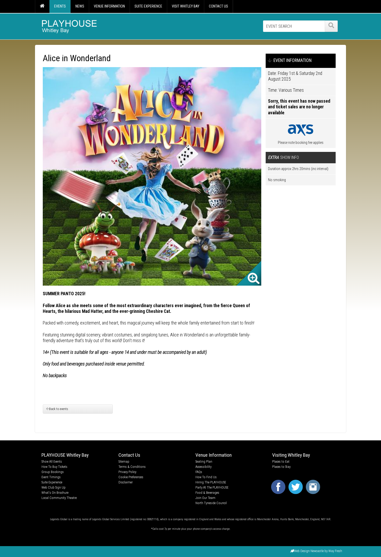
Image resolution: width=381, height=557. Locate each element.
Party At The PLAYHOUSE (211, 487)
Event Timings (51, 477)
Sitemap (123, 461)
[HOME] (42, 6)
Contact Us (129, 455)
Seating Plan (203, 461)
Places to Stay (281, 467)
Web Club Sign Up (53, 487)
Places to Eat (281, 461)
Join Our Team (205, 498)
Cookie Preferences (130, 477)
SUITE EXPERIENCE (148, 6)
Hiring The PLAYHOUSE (210, 482)
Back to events (58, 409)
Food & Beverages (207, 493)
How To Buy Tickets (54, 467)
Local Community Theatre (59, 498)
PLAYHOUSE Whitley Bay (65, 455)
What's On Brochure (54, 493)
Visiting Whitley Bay (291, 455)
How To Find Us (206, 477)
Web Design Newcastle (309, 551)
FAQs (198, 472)
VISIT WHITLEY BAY (185, 6)
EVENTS (60, 6)
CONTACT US (218, 6)
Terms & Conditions (132, 467)
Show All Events (51, 461)
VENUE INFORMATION (109, 6)
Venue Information (213, 455)
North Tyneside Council (211, 503)
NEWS (79, 6)
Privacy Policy (127, 472)
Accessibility (203, 467)
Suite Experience (51, 482)
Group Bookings (52, 472)
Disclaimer (125, 482)
